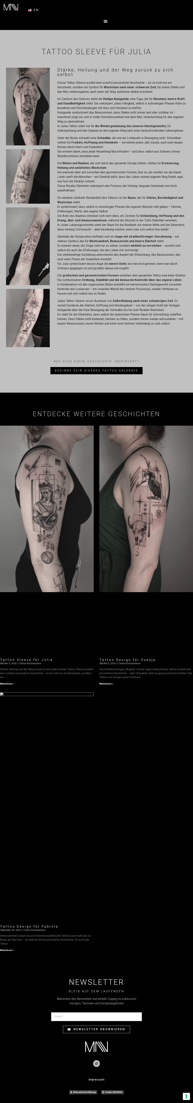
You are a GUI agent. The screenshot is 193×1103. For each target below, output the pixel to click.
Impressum (96, 1079)
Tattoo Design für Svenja (127, 660)
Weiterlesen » (7, 683)
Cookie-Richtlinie (113, 1092)
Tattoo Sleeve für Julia (26, 660)
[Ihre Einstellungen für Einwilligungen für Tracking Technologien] (186, 1096)
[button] (106, 21)
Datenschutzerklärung (84, 1092)
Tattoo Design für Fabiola (29, 926)
